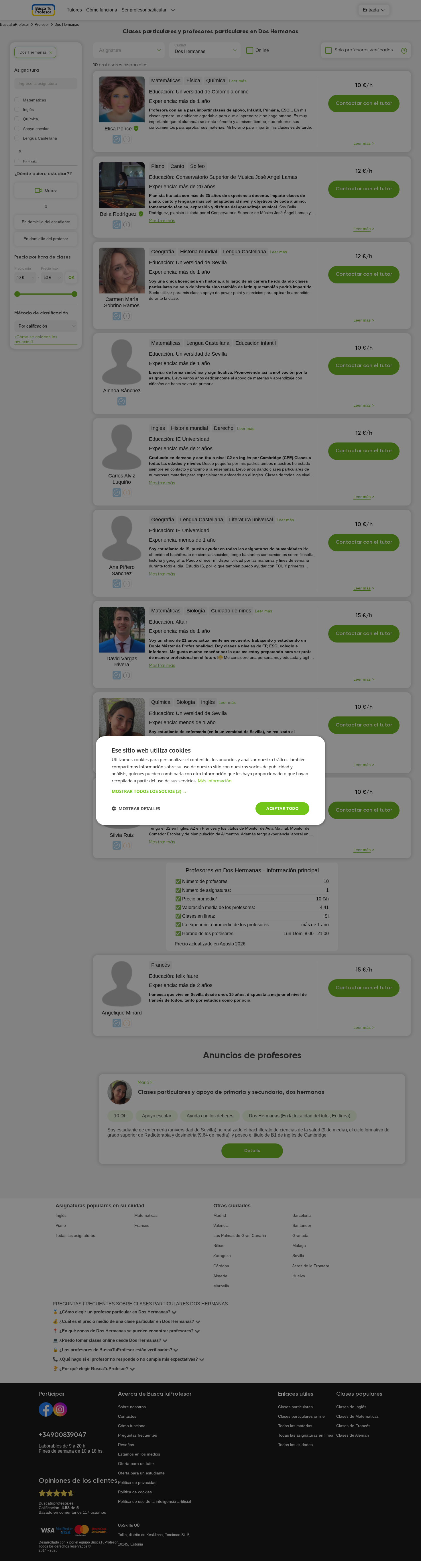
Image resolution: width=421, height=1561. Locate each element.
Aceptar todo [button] (282, 808)
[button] (210, 791)
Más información (214, 781)
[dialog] (210, 780)
